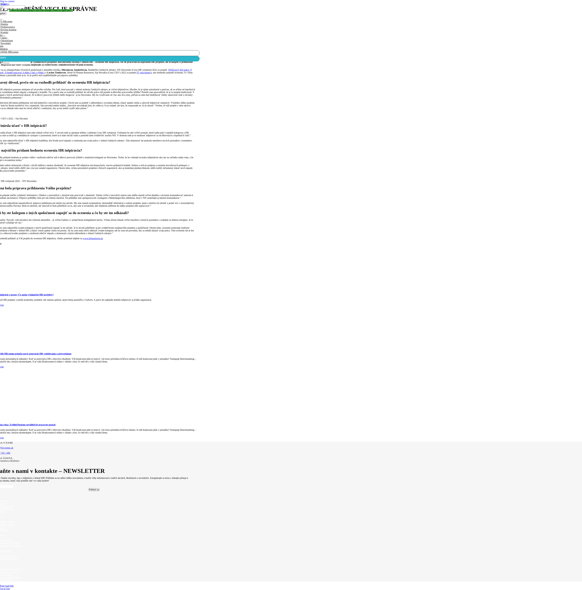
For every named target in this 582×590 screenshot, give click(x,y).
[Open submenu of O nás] (1, 19)
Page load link (7, 586)
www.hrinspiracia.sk (93, 238)
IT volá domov (144, 72)
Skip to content (7, 1)
